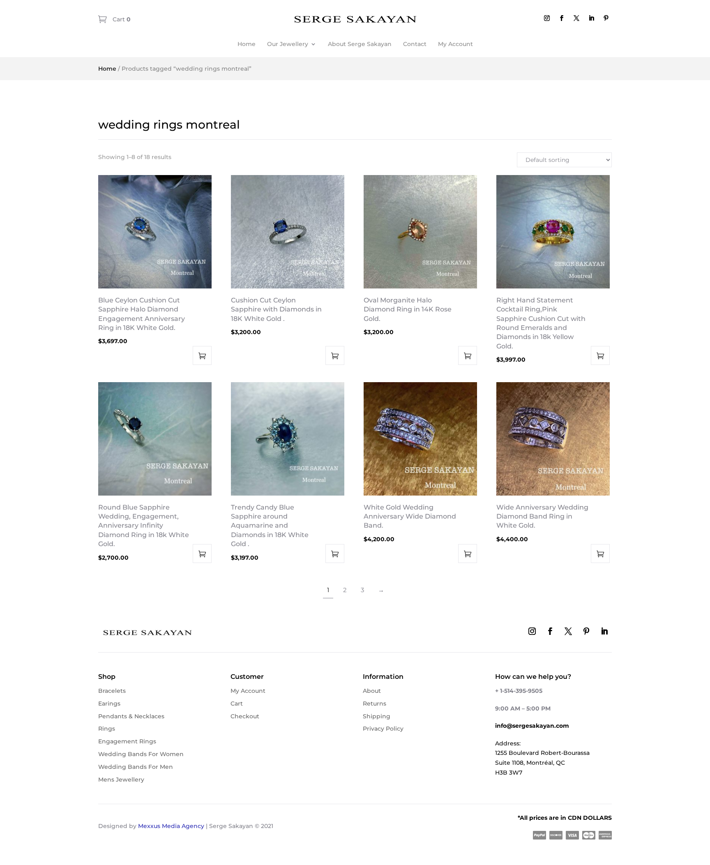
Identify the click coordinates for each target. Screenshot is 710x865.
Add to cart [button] (202, 355)
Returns (374, 703)
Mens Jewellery (121, 779)
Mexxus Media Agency (171, 826)
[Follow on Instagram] (547, 18)
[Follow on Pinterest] (606, 18)
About (372, 690)
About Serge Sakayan (360, 44)
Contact (414, 44)
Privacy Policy (383, 728)
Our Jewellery (287, 44)
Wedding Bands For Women (141, 754)
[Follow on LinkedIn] (591, 18)
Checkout (245, 716)
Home (246, 44)
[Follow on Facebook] (561, 18)
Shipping (376, 716)
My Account (455, 44)
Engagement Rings (127, 741)
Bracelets (112, 690)
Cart (121, 19)
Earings (109, 703)
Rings (106, 728)
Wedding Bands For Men (135, 766)
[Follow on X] (576, 18)
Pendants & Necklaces (131, 716)
